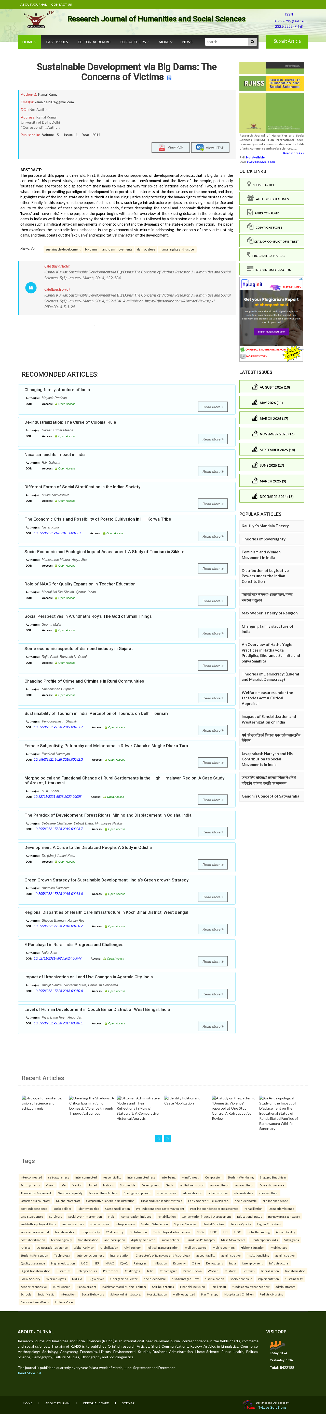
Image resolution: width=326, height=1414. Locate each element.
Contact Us (61, 4)
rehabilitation (253, 1208)
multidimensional (191, 1185)
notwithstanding (259, 1232)
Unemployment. (252, 1263)
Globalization (138, 1232)
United (92, 1185)
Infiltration (160, 1263)
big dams (91, 249)
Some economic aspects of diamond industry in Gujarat (78, 648)
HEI (225, 1232)
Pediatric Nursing (271, 1294)
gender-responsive (34, 1286)
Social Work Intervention (85, 1216)
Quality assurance (33, 1263)
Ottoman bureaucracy (35, 1200)
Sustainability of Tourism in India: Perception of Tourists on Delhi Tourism (96, 713)
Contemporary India (264, 1240)
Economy (179, 1263)
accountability (205, 1255)
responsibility (112, 1177)
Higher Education (252, 1247)
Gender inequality (70, 1193)
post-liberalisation (33, 1240)
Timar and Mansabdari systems (161, 1200)
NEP (96, 1263)
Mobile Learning (224, 1247)
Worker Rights (56, 1278)
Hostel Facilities (213, 1224)
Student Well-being (241, 1177)
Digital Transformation (35, 1271)
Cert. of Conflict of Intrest (276, 241)
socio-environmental (35, 1232)
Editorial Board (94, 42)
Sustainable (127, 1185)
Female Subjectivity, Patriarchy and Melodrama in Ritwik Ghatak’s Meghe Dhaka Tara (106, 745)
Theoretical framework (36, 1193)
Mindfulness (190, 1177)
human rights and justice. (177, 249)
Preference (111, 1271)
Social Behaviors (93, 1294)
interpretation (125, 1224)
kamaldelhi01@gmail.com (54, 102)
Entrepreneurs (87, 1271)
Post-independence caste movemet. (214, 1208)
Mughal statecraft (68, 1200)
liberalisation (270, 1271)
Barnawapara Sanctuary (284, 1216)
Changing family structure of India (57, 389)
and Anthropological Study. (38, 1224)
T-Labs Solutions (272, 1407)
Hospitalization (157, 1294)
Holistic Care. (64, 1302)
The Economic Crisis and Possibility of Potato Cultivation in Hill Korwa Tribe (97, 519)
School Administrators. (125, 1294)
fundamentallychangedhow (251, 1286)
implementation (268, 1278)
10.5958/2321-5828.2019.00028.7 (58, 829)
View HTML (214, 147)
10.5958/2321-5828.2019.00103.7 (58, 727)
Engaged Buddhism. (273, 1177)
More (164, 42)
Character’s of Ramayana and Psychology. (162, 1255)
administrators (285, 1286)
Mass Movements (233, 1240)
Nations (108, 1185)
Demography (214, 1263)
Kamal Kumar (48, 94)
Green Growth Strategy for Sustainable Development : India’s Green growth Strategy (106, 879)
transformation (65, 1232)
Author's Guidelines (271, 199)
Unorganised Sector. (124, 1278)
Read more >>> (293, 153)
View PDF (174, 147)
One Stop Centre (32, 1216)
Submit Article (287, 41)
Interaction (68, 1294)
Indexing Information (272, 270)
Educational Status (249, 1216)
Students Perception (34, 1255)
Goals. (170, 1185)
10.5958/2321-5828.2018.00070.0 (58, 991)
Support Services (185, 1224)
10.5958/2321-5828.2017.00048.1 (58, 1023)
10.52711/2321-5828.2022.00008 (58, 797)
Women (213, 1271)
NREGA (77, 1278)
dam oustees (146, 249)
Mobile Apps (278, 1247)
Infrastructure (279, 1263)
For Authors (133, 42)
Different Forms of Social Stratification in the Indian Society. (82, 486)
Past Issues (57, 42)
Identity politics (88, 1208)
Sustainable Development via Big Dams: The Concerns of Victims (127, 72)
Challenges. (133, 1271)
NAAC (109, 1263)
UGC (84, 1263)
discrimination (214, 1278)
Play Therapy (209, 1294)
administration (192, 1193)
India (232, 1263)
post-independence (34, 1208)
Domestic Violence (281, 1208)
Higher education (63, 1263)
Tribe (150, 1271)
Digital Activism (84, 1247)
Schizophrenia (30, 1185)
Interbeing (168, 1177)
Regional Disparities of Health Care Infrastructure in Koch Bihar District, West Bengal (106, 912)
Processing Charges (267, 256)
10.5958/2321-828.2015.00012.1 (57, 533)
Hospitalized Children (239, 1294)
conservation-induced (136, 1216)
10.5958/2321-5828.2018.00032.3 (58, 759)
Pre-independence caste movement (160, 1208)
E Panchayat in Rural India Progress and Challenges (74, 944)
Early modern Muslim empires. (208, 1200)
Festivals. (249, 1271)
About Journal (33, 4)
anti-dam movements (117, 249)
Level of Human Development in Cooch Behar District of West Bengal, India (97, 1009)
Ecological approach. (137, 1193)
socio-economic (245, 1200)
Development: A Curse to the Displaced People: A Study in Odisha (88, 847)
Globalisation (109, 1247)
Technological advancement (172, 1232)
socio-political (62, 1208)
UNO (213, 1232)
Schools (26, 1294)
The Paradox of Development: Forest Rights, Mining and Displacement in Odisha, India (108, 815)
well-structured (196, 1247)
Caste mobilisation (117, 1208)
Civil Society (132, 1247)
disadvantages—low (185, 1278)
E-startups (64, 1271)
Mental (77, 1185)
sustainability (294, 1278)
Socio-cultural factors (103, 1193)
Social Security (30, 1278)
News (187, 42)
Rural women (62, 1286)
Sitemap (128, 1403)
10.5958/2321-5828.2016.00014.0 (58, 894)
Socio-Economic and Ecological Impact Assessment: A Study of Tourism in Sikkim (104, 551)
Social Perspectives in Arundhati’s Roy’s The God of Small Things (88, 616)
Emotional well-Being (35, 1302)
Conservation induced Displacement (206, 1216)
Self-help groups (163, 1286)
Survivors (55, 1216)
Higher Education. (269, 1224)
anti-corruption (114, 1240)
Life (63, 1185)
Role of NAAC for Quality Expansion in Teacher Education (79, 583)
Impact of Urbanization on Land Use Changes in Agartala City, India (88, 976)
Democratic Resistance (52, 1247)
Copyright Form (267, 227)
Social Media (46, 1294)
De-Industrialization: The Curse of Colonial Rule (70, 422)
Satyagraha (291, 1240)
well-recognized (184, 1294)
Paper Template (266, 213)
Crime (196, 1263)
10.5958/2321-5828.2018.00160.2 (58, 926)
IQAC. (124, 1263)
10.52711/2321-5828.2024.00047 (58, 958)
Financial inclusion (192, 1286)
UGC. (237, 1232)
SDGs (200, 1232)
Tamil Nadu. (218, 1286)
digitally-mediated (143, 1240)
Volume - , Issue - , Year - (71, 135)
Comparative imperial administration (110, 1200)
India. (111, 1216)
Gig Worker (96, 1278)
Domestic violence (272, 1185)
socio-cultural (219, 1185)
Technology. (62, 1255)
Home (28, 42)
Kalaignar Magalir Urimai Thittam (124, 1286)
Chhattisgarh (168, 1271)
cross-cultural (268, 1193)
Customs (231, 1271)
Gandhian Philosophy (200, 1240)
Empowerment (86, 1286)
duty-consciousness (90, 1255)
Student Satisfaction (154, 1224)
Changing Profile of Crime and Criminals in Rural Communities (84, 681)
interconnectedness (141, 1177)
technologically (61, 1240)
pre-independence (275, 1200)
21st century (114, 1232)
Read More (212, 407)
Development (151, 1185)
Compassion (213, 1177)
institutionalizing (258, 1255)
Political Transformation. (163, 1247)
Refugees (140, 1263)
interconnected (31, 1177)
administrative (166, 1193)
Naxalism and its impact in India (55, 454)
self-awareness (58, 1177)
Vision (50, 1185)
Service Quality (240, 1224)
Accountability (285, 1232)
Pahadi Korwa (192, 1271)
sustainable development (63, 249)
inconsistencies (73, 1224)
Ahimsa (26, 1247)
